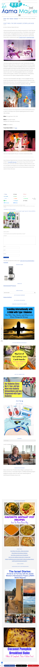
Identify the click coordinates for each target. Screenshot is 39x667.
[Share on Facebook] (2, 326)
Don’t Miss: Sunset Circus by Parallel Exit (19, 555)
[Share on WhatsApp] (2, 336)
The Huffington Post (12, 162)
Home (4, 18)
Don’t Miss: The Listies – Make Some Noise (19, 551)
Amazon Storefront (7, 297)
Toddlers (24, 205)
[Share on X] (2, 328)
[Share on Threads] (2, 338)
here (16, 128)
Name (4, 246)
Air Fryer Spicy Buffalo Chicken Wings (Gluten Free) (19, 557)
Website (4, 253)
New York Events (13, 205)
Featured (16, 18)
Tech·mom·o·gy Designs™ (28, 663)
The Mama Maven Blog (19, 8)
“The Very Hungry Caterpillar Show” (26, 37)
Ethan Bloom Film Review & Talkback (19, 553)
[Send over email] (2, 334)
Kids (8, 18)
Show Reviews (21, 205)
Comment (5, 235)
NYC (15, 205)
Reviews (11, 18)
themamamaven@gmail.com (9, 285)
